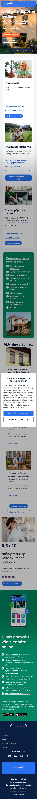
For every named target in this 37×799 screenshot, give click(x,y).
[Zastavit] (31, 50)
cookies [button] (14, 388)
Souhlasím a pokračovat (18, 413)
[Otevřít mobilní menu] (33, 4)
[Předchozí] (12, 50)
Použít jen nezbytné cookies (18, 419)
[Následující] (25, 50)
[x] (33, 375)
